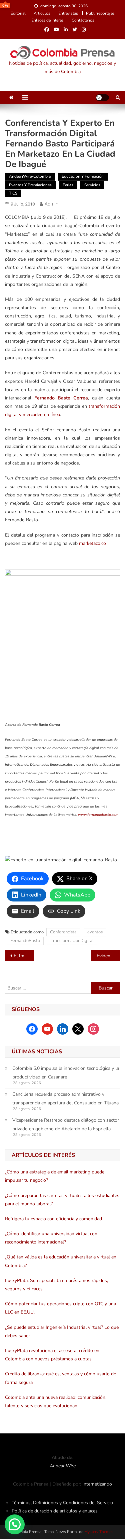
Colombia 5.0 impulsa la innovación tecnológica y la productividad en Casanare (65, 1072)
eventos (95, 932)
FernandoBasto (25, 941)
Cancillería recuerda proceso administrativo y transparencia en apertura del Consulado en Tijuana (65, 1098)
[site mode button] (102, 97)
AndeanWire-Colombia (30, 176)
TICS (13, 193)
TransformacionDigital (72, 941)
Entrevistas (68, 13)
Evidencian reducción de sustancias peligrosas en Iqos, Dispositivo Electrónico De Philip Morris (108, 956)
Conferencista (63, 932)
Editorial (18, 13)
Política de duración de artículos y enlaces (55, 1511)
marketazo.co (92, 543)
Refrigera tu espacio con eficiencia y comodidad (53, 1219)
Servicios (92, 185)
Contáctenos (83, 20)
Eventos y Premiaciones (30, 185)
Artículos (42, 13)
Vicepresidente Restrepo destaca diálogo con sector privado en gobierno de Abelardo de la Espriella (65, 1124)
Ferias (68, 185)
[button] (15, 1524)
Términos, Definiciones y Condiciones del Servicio (62, 1502)
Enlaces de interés (47, 20)
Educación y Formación (83, 176)
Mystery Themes (98, 1531)
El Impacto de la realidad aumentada (24, 956)
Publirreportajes (100, 13)
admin (51, 204)
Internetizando (97, 1484)
